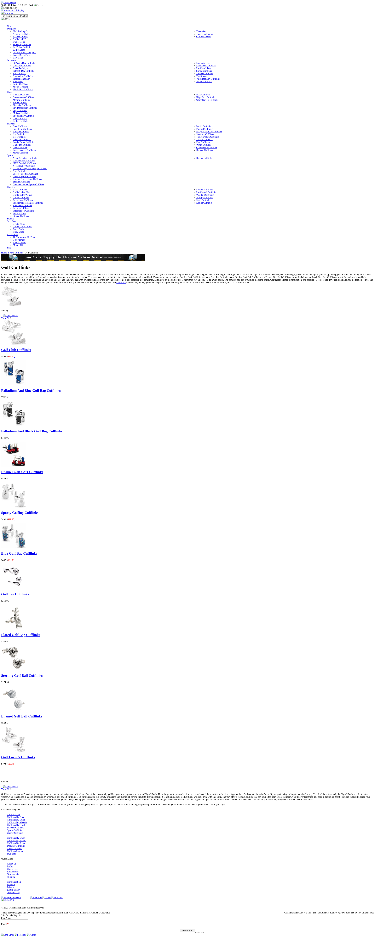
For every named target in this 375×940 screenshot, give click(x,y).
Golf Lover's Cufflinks (18, 757)
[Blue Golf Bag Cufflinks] (14, 560)
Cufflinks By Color (16, 819)
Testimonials (13, 874)
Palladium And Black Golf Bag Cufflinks (31, 431)
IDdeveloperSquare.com (51, 912)
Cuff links (121, 282)
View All (5, 318)
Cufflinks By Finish (16, 825)
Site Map (11, 884)
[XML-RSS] (7, 900)
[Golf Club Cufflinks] (14, 356)
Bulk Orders (12, 871)
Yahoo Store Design (10, 912)
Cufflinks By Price (15, 817)
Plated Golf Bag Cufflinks (20, 635)
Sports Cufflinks (15, 252)
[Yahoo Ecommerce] (11, 897)
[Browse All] (7, 13)
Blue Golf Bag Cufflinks (19, 553)
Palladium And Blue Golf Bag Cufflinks (31, 390)
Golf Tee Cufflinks (15, 594)
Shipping (11, 877)
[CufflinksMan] (8, 2)
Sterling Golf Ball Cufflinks (22, 675)
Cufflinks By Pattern (16, 840)
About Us (11, 863)
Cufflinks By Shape (16, 843)
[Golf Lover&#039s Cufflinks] (14, 763)
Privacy (10, 887)
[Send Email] (7, 935)
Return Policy (13, 890)
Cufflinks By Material (17, 822)
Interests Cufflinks (15, 827)
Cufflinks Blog (14, 882)
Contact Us (12, 869)
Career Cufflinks (14, 848)
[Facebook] (57, 897)
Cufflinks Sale (13, 814)
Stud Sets (11, 853)
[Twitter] (46, 897)
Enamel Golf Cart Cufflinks (22, 472)
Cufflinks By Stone (16, 838)
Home (4, 252)
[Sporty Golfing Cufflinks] (14, 519)
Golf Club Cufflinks (16, 350)
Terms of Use (13, 892)
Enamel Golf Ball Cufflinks (21, 716)
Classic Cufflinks (15, 833)
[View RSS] (36, 897)
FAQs (10, 866)
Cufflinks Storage (15, 851)
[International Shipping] (12, 10)
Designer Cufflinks (16, 846)
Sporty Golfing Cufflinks (19, 513)
